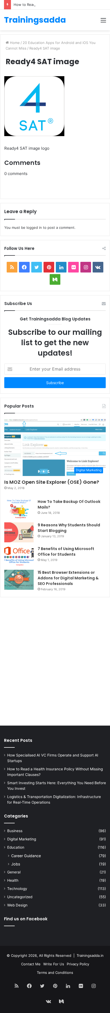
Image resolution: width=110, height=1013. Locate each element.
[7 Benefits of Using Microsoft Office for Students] (19, 556)
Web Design (17, 905)
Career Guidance (26, 855)
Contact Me (31, 964)
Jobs (15, 864)
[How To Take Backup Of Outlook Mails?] (19, 509)
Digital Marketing (21, 839)
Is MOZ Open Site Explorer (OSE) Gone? (51, 482)
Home (14, 42)
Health (12, 880)
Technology (17, 888)
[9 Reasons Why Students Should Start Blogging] (19, 532)
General (14, 872)
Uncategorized (19, 897)
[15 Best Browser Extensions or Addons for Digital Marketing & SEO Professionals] (19, 580)
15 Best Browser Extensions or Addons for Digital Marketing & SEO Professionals (68, 578)
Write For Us (53, 964)
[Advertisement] (55, 663)
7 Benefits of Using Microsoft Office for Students (66, 551)
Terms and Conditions (55, 972)
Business (14, 831)
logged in (34, 227)
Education (15, 847)
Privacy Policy (78, 964)
